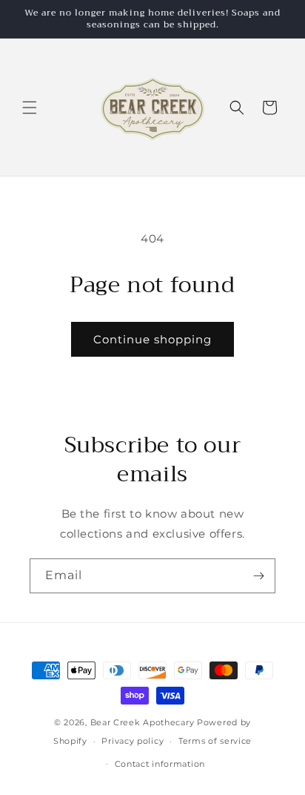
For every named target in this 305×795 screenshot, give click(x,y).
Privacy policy (132, 741)
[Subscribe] (258, 575)
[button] (29, 107)
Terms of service (215, 741)
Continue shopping (152, 339)
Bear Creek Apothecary (142, 722)
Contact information (160, 764)
